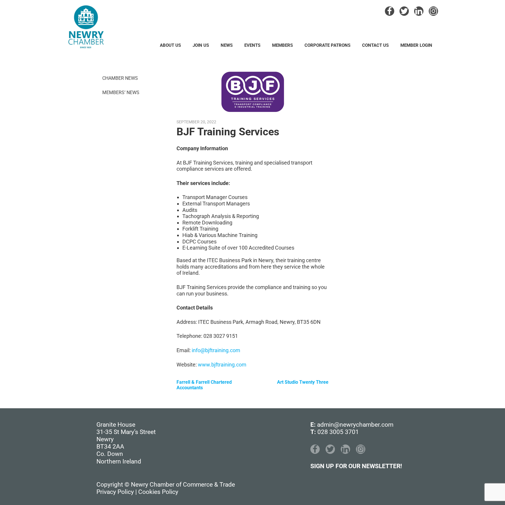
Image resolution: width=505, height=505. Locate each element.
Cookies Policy (158, 491)
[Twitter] (404, 11)
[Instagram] (433, 11)
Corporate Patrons (327, 45)
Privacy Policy (115, 491)
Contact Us (375, 45)
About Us (170, 45)
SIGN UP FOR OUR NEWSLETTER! (356, 466)
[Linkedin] (418, 11)
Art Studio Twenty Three (302, 382)
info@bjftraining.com (216, 350)
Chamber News (120, 78)
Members (282, 45)
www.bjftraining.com (222, 365)
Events (252, 45)
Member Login (416, 45)
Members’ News (120, 92)
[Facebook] (389, 11)
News (227, 45)
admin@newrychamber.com (355, 424)
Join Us (201, 45)
